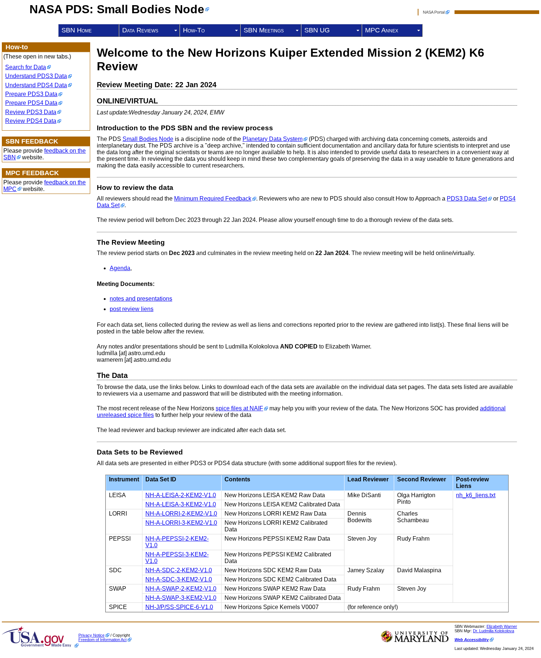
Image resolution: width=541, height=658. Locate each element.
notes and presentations (141, 299)
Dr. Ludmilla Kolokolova (493, 631)
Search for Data (25, 67)
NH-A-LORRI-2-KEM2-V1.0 (181, 513)
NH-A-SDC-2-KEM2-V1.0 (178, 570)
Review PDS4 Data (30, 121)
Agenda (120, 268)
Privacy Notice (91, 635)
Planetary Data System (273, 139)
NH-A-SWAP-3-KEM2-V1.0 (180, 598)
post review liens (131, 309)
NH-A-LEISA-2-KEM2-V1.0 (180, 495)
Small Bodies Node (148, 139)
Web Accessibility (472, 639)
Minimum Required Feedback (212, 198)
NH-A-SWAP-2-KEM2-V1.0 (180, 589)
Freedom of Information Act (102, 639)
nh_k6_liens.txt (475, 495)
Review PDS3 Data (30, 112)
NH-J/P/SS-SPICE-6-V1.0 (179, 607)
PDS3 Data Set (467, 198)
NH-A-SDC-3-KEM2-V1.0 (178, 579)
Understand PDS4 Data (36, 85)
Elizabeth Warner (502, 626)
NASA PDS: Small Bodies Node (116, 9)
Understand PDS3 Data (36, 76)
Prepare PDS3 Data (31, 94)
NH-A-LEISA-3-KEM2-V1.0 (180, 504)
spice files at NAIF (239, 408)
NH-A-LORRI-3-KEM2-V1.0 (181, 523)
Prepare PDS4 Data (31, 103)
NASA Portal (434, 12)
